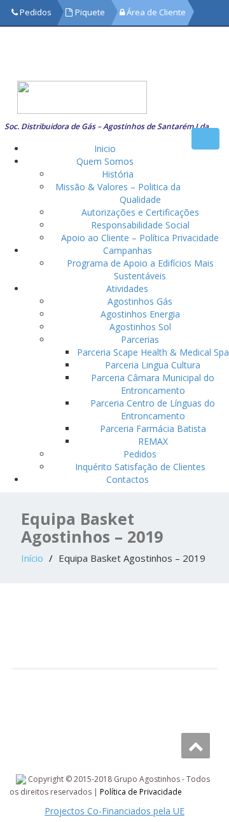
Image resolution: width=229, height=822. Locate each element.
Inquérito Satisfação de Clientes (140, 467)
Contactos (127, 479)
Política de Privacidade (141, 791)
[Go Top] (195, 745)
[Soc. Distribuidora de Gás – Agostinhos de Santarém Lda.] (107, 97)
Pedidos (139, 454)
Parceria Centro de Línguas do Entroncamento (152, 409)
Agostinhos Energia (140, 314)
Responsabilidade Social (140, 225)
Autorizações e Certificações (140, 212)
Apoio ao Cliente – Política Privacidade (140, 238)
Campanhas (127, 250)
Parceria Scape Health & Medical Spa (153, 352)
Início (32, 558)
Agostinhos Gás (140, 301)
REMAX (153, 441)
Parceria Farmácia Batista (153, 428)
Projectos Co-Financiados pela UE (114, 811)
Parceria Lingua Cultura (152, 365)
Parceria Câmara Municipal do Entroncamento (152, 384)
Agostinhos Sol (140, 327)
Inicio (105, 149)
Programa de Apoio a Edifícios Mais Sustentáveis (140, 269)
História (118, 174)
